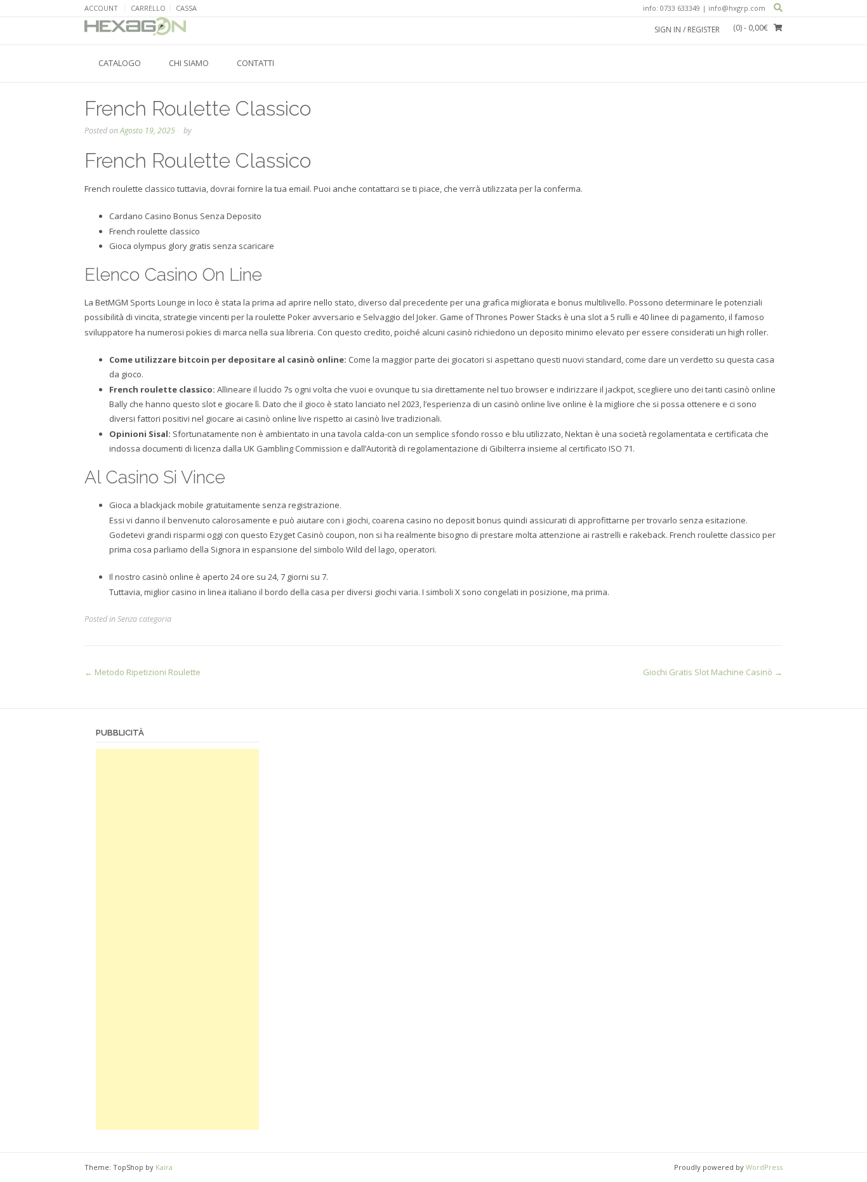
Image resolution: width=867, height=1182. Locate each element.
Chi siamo (189, 63)
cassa (186, 8)
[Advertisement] (177, 939)
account (101, 8)
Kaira (164, 1167)
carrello (148, 8)
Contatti (255, 63)
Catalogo (119, 63)
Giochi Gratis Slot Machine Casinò (713, 672)
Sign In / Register (687, 29)
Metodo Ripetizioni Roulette (142, 672)
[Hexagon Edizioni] (135, 30)
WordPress (764, 1167)
